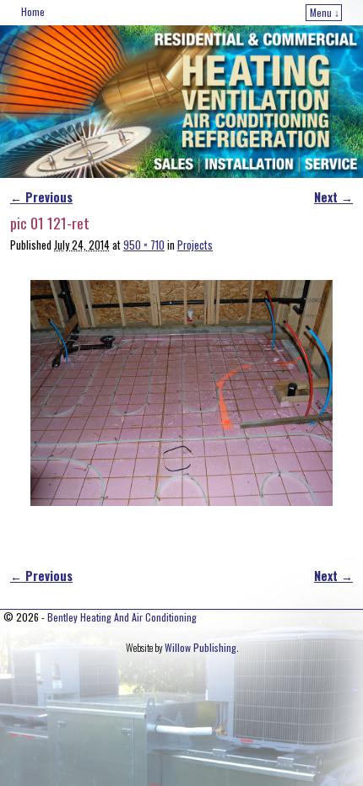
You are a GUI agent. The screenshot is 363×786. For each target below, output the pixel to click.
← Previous (41, 197)
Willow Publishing (200, 647)
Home (33, 11)
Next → (333, 197)
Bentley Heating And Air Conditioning (122, 617)
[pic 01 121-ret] (181, 393)
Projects (195, 245)
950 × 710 (144, 245)
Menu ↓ (324, 12)
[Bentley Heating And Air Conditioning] (181, 101)
